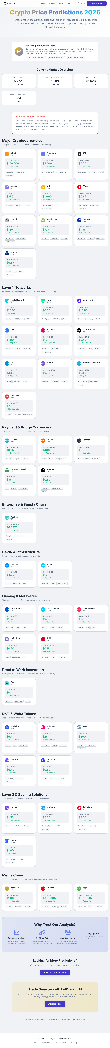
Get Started (97, 3)
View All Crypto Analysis (55, 972)
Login (83, 3)
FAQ (68, 3)
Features (52, 3)
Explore (42, 3)
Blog (55, 1043)
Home (35, 1043)
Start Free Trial (55, 1004)
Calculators (45, 1043)
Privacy (74, 1043)
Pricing (61, 3)
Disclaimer (64, 1043)
